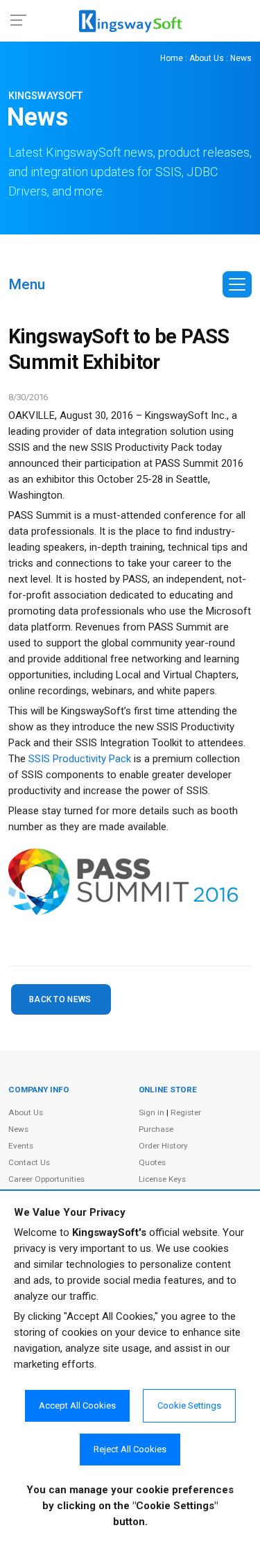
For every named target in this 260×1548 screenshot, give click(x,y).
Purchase (156, 1129)
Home (171, 58)
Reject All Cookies (130, 1449)
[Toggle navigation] (237, 284)
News (18, 1129)
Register (186, 1112)
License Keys (162, 1179)
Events (20, 1146)
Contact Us (29, 1162)
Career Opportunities (46, 1179)
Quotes (152, 1162)
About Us (206, 58)
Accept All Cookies (77, 1405)
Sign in (151, 1112)
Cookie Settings (189, 1405)
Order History (163, 1146)
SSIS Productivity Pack (79, 758)
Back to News (60, 999)
